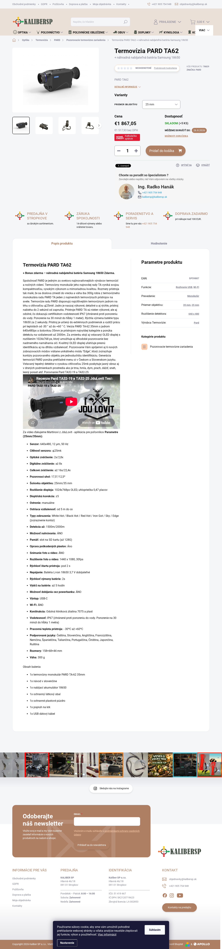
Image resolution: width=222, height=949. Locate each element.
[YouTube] (180, 894)
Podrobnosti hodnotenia (165, 68)
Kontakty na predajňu (179, 907)
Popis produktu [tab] (62, 243)
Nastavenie (67, 942)
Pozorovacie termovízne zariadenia (171, 346)
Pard (196, 322)
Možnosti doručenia (176, 136)
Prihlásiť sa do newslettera (92, 845)
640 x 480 (194, 313)
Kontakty (121, 4)
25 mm (195, 305)
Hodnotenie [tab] (159, 243)
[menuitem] (22, 32)
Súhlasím (155, 929)
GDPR (44, 4)
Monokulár (193, 296)
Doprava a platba (78, 4)
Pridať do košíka (161, 151)
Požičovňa (58, 4)
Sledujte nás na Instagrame (114, 788)
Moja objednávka (102, 4)
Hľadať (125, 21)
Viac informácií (107, 934)
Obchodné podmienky (24, 4)
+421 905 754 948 (152, 192)
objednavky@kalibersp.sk (183, 879)
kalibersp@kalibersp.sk (154, 196)
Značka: (194, 70)
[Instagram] (171, 894)
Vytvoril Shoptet (174, 944)
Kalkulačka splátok (131, 137)
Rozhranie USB (184, 287)
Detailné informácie (125, 87)
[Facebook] (164, 894)
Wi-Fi (196, 287)
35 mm (187, 305)
